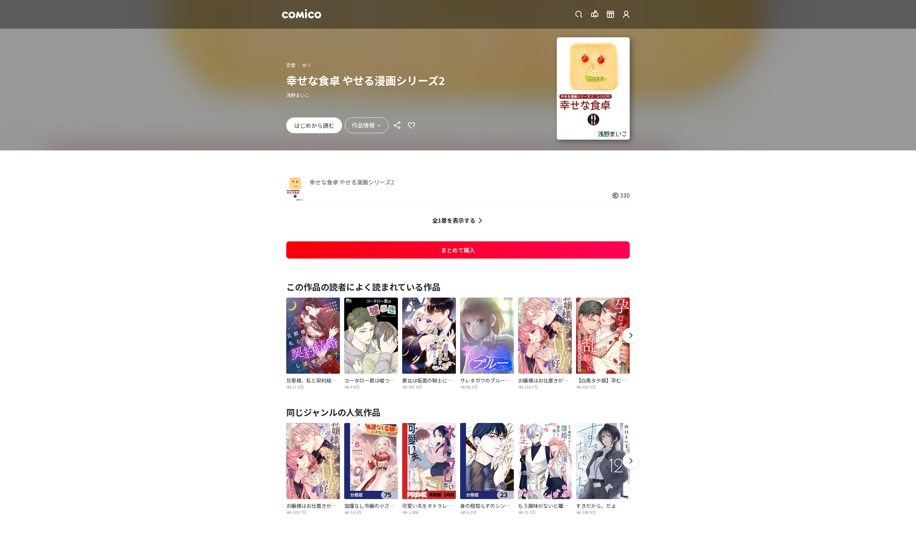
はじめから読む (314, 125)
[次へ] (630, 335)
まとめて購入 (458, 250)
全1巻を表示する (454, 220)
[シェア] (397, 125)
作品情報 (363, 125)
